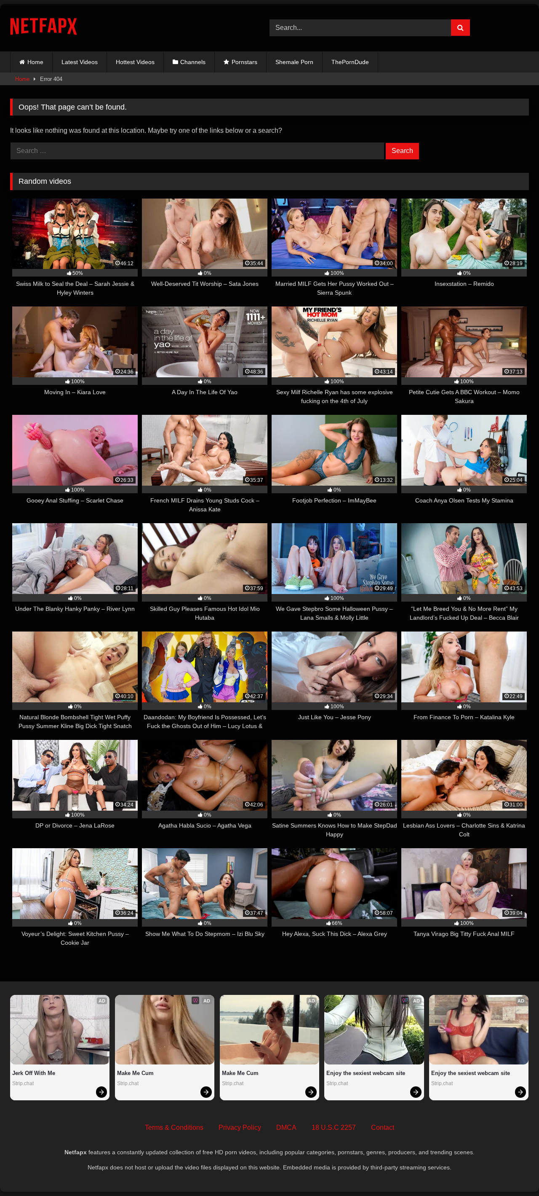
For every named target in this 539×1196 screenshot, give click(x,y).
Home (35, 62)
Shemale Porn (294, 62)
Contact (382, 1127)
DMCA (286, 1127)
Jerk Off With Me (33, 1073)
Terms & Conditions (174, 1127)
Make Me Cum (135, 1073)
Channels (192, 62)
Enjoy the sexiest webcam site (365, 1073)
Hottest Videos (135, 62)
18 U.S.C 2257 (334, 1127)
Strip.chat (23, 1083)
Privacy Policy (240, 1127)
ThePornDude (350, 62)
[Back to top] (513, 1171)
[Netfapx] (43, 28)
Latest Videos (79, 62)
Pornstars (244, 62)
